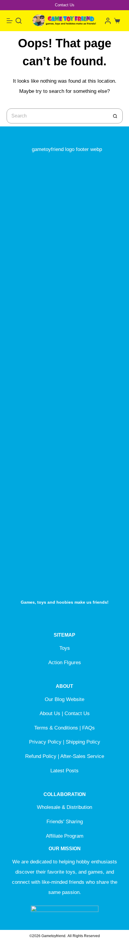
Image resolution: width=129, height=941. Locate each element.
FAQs (88, 728)
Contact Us (64, 5)
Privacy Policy (45, 742)
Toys (64, 648)
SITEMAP (64, 635)
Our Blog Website (64, 699)
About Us (50, 713)
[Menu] (10, 21)
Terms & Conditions (56, 728)
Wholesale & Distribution (64, 807)
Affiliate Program (64, 836)
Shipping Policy (83, 742)
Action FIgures (64, 662)
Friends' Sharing (64, 821)
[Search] (19, 21)
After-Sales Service (82, 756)
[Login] (108, 21)
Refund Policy (40, 756)
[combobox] (57, 115)
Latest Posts (64, 771)
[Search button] (115, 116)
